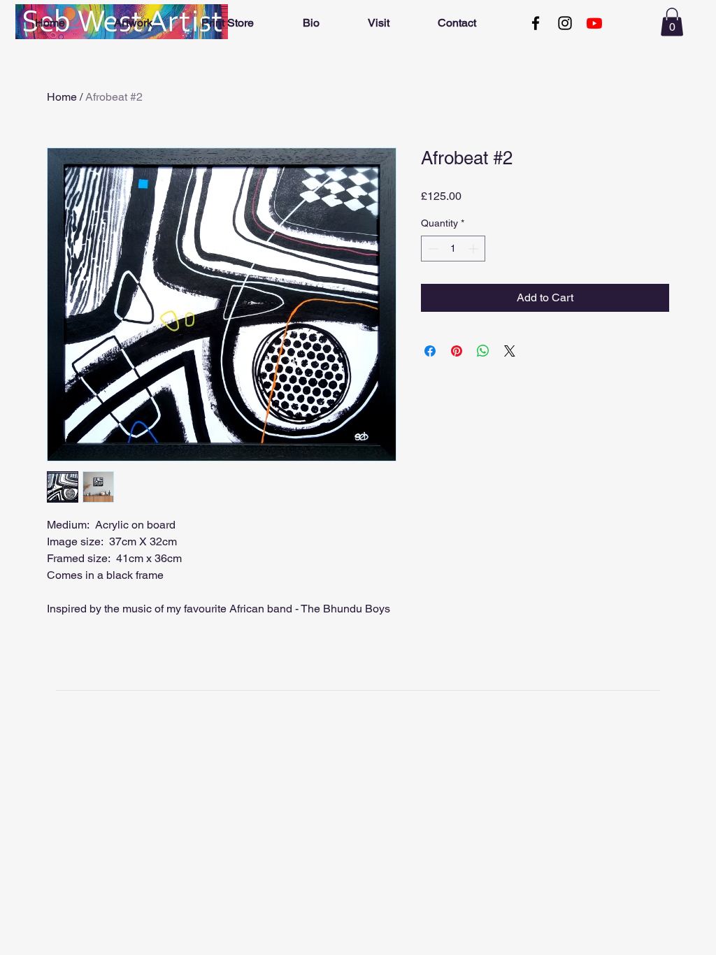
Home (62, 96)
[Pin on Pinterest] (456, 351)
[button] (119, 23)
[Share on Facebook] (430, 351)
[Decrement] (432, 248)
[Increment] (474, 248)
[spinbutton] (453, 248)
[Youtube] (594, 23)
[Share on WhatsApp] (483, 351)
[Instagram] (565, 23)
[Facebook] (536, 23)
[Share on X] (509, 351)
